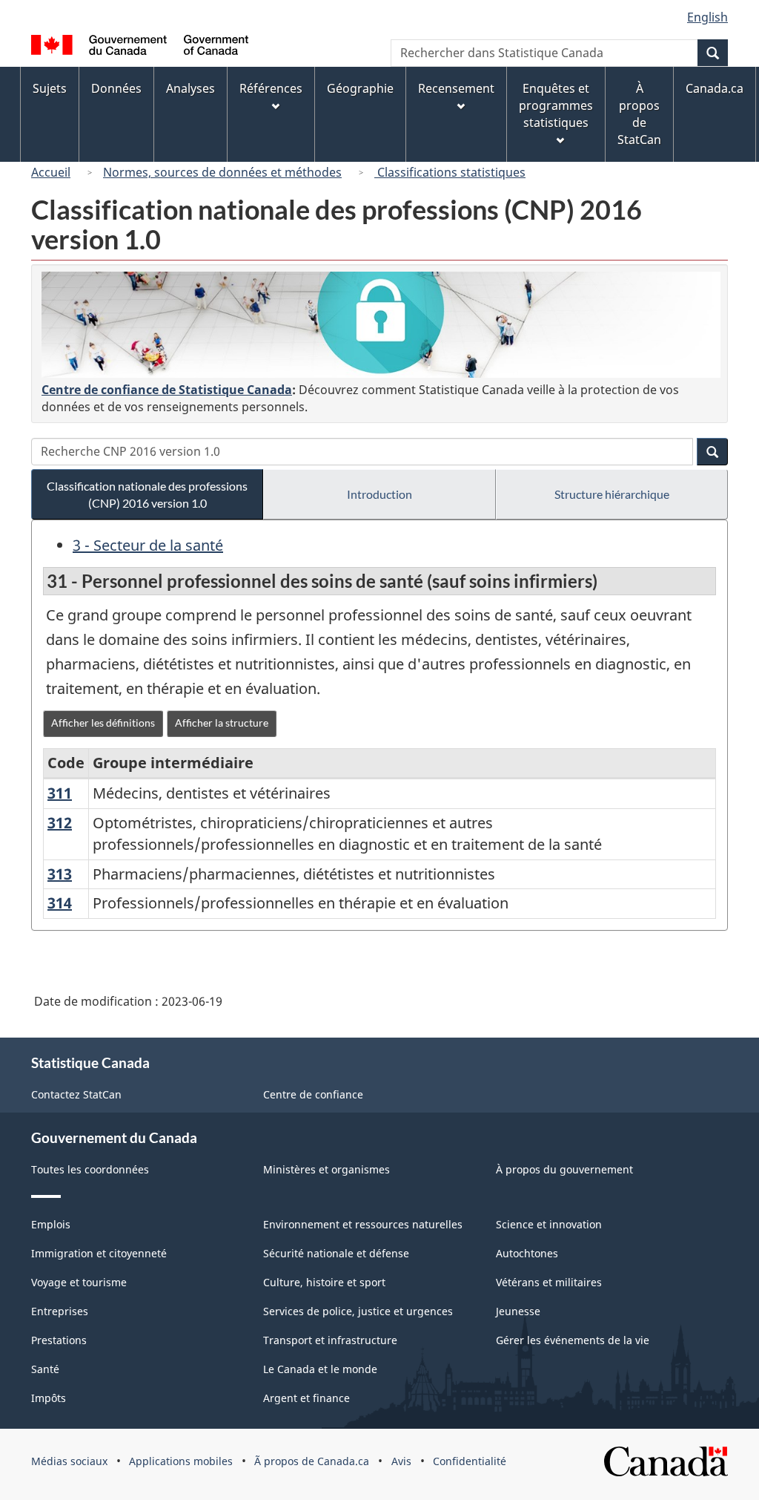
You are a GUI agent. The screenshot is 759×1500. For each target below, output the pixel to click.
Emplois (50, 1224)
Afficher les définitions (103, 722)
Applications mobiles (181, 1461)
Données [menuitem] (116, 88)
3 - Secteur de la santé (148, 545)
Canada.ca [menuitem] (714, 88)
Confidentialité (469, 1461)
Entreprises (59, 1311)
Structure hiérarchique (611, 494)
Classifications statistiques (450, 172)
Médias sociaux (69, 1461)
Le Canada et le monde (320, 1369)
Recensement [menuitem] (456, 88)
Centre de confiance (313, 1094)
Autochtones (527, 1253)
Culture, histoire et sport (324, 1282)
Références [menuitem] (270, 88)
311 (59, 793)
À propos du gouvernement (564, 1169)
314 (59, 903)
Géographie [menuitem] (360, 88)
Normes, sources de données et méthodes (222, 172)
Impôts (48, 1398)
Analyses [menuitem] (190, 88)
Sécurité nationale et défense (336, 1253)
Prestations (59, 1340)
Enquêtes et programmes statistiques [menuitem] (556, 105)
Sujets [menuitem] (50, 88)
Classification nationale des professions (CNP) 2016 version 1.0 (147, 494)
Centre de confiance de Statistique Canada (167, 389)
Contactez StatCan (76, 1094)
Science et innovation (549, 1224)
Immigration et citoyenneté (99, 1253)
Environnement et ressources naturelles (363, 1224)
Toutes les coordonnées (90, 1169)
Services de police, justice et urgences (358, 1311)
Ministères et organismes (326, 1169)
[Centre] (381, 325)
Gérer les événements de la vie (572, 1340)
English (707, 17)
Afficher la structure (221, 722)
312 (59, 823)
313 (59, 874)
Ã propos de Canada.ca (311, 1461)
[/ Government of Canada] (139, 47)
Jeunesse (518, 1311)
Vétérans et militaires (549, 1282)
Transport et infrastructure (330, 1340)
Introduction (379, 494)
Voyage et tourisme (79, 1282)
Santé (45, 1369)
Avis (401, 1461)
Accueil (50, 172)
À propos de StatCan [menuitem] (639, 114)
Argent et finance (306, 1398)
